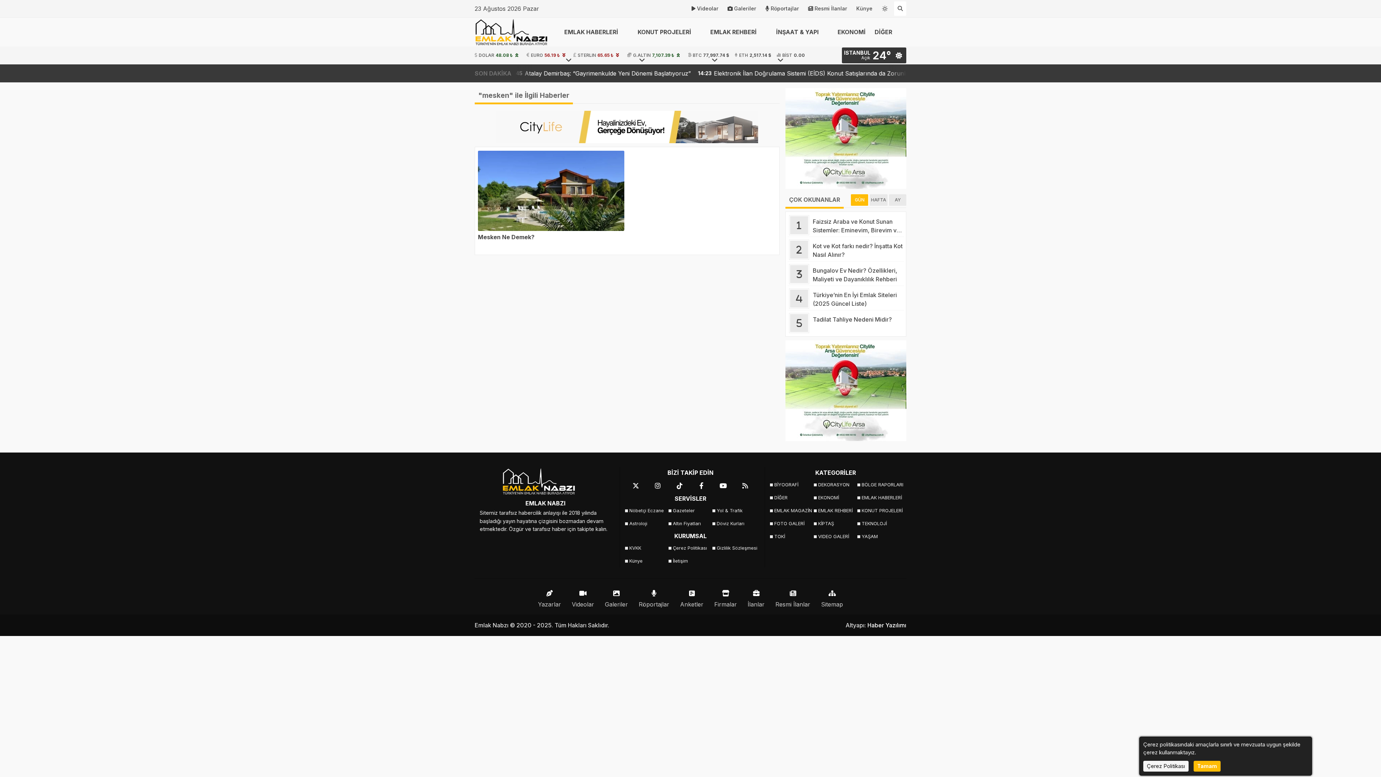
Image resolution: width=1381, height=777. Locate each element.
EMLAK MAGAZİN (793, 510)
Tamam (1207, 766)
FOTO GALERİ (789, 523)
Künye (864, 8)
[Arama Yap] (900, 8)
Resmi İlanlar (831, 8)
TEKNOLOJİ (874, 523)
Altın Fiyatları (687, 523)
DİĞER (781, 497)
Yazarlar (549, 604)
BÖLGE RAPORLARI (881, 484)
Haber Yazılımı (886, 625)
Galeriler (745, 8)
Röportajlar (785, 8)
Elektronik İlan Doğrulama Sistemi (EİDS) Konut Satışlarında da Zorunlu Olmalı (761, 73)
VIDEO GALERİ (833, 536)
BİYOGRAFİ (786, 484)
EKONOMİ (852, 32)
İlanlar (756, 604)
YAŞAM (870, 536)
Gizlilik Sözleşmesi (736, 548)
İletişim (680, 561)
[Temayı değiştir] (885, 7)
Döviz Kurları (730, 523)
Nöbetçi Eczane (646, 510)
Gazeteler (684, 510)
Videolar (708, 8)
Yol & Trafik (730, 510)
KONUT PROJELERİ (881, 510)
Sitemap (832, 604)
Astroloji (638, 523)
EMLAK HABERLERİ (881, 497)
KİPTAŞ (826, 523)
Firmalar (725, 604)
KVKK (635, 548)
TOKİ (779, 536)
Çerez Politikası (690, 548)
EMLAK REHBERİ (835, 510)
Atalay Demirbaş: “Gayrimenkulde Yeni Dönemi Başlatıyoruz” (548, 73)
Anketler (691, 604)
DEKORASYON (833, 484)
